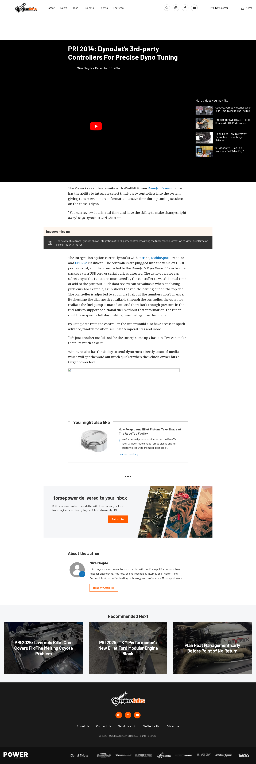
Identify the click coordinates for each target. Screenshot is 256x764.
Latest (51, 7)
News (63, 7)
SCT (141, 258)
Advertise (172, 726)
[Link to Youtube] (194, 8)
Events (103, 7)
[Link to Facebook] (185, 8)
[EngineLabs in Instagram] (118, 715)
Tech (75, 7)
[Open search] (167, 8)
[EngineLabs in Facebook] (128, 715)
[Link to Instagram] (176, 8)
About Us (83, 726)
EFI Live (81, 263)
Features (118, 7)
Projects (89, 7)
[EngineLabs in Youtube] (137, 715)
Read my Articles (103, 587)
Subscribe (118, 519)
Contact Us (103, 726)
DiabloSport (160, 258)
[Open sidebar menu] (5, 8)
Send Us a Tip (127, 726)
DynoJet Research (161, 188)
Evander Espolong (128, 454)
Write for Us (151, 726)
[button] (96, 126)
